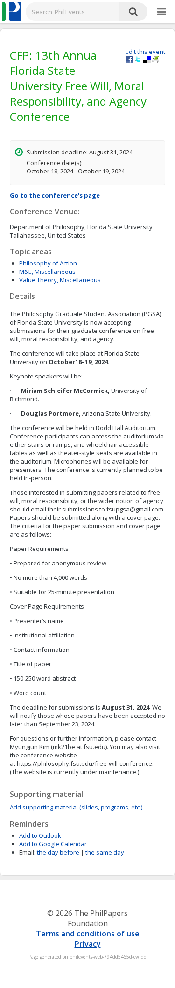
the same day (104, 852)
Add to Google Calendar (53, 844)
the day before (58, 852)
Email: (27, 852)
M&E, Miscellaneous (47, 271)
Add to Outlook (40, 835)
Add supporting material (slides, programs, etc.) (76, 807)
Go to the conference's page (55, 195)
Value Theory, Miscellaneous (60, 280)
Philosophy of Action (48, 263)
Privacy (88, 944)
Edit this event (145, 51)
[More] (161, 12)
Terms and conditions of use (88, 933)
